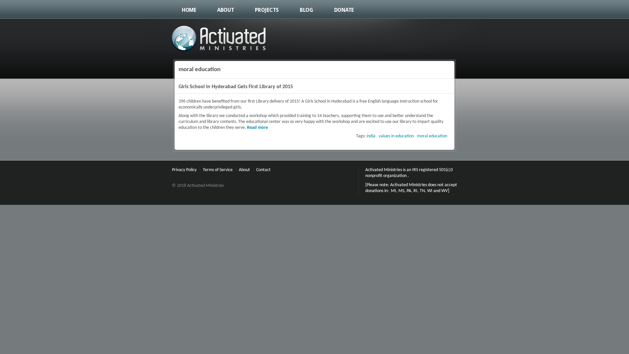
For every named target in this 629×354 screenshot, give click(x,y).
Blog (306, 10)
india (371, 136)
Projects (267, 10)
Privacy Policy (184, 169)
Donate (344, 10)
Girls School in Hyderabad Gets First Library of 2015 (236, 86)
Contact (263, 169)
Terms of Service (218, 169)
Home (189, 10)
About (225, 10)
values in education (396, 136)
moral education (432, 136)
